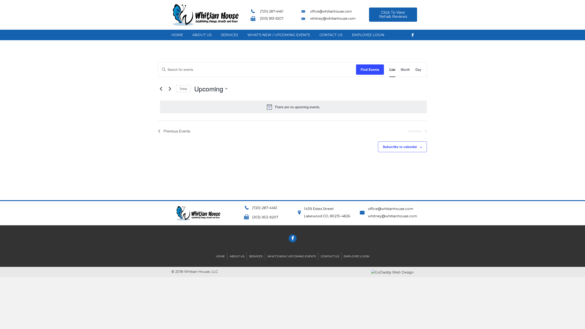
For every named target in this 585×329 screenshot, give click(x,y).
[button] (393, 15)
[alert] (293, 107)
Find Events (370, 69)
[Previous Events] (161, 88)
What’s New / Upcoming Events (278, 35)
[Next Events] (170, 88)
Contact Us (331, 35)
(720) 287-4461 (264, 208)
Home (177, 35)
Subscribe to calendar (400, 146)
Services (229, 35)
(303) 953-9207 (265, 217)
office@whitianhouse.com (390, 209)
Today (183, 88)
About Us (202, 35)
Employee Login (368, 35)
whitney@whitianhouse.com (392, 216)
